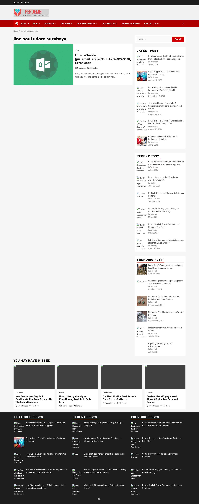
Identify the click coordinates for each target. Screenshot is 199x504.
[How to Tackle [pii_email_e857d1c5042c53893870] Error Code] (43, 64)
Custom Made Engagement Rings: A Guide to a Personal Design (162, 399)
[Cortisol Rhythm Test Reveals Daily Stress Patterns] (121, 377)
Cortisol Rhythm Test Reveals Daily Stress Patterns (119, 398)
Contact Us (150, 24)
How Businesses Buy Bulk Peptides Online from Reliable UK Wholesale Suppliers (34, 399)
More (77, 50)
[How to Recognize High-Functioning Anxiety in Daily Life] (77, 377)
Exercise (65, 24)
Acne (35, 24)
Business (19, 393)
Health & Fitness (86, 24)
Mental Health (130, 24)
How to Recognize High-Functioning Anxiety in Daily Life (75, 399)
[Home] (16, 24)
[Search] (183, 23)
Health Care (108, 24)
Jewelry (149, 393)
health (25, 24)
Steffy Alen (93, 68)
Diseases (49, 24)
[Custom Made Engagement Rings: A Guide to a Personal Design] (165, 377)
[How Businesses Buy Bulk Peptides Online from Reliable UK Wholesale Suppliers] (34, 377)
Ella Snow (35, 406)
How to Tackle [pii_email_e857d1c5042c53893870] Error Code (103, 59)
